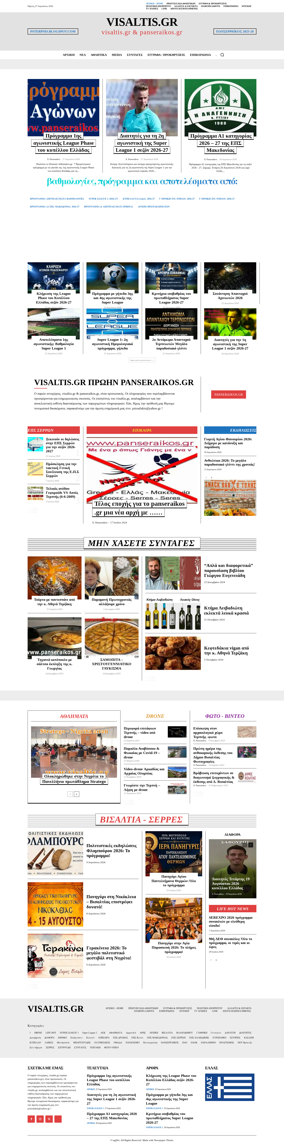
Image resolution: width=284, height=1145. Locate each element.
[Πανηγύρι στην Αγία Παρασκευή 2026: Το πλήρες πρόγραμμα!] (173, 920)
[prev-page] (30, 510)
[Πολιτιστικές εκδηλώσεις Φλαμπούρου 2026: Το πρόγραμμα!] (55, 853)
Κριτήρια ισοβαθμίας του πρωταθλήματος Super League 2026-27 (171, 298)
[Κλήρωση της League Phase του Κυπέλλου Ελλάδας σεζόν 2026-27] (54, 277)
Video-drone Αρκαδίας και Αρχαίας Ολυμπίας (144, 771)
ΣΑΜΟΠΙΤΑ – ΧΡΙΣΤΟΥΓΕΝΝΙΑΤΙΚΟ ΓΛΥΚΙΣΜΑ (111, 664)
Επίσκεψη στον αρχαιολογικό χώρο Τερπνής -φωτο (208, 732)
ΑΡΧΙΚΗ (91, 1089)
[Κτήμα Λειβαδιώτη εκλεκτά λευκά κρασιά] (173, 613)
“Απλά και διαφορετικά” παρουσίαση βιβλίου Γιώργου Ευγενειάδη (228, 570)
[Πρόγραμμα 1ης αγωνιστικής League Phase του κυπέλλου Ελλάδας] (63, 107)
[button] (222, 55)
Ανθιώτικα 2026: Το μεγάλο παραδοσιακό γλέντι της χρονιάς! (229, 462)
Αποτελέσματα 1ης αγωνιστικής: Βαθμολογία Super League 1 (54, 343)
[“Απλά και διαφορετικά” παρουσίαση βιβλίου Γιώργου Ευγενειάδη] (173, 573)
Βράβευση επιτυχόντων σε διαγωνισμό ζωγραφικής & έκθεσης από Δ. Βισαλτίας (214, 777)
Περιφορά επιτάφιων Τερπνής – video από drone (140, 732)
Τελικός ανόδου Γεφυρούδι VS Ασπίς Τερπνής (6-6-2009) (62, 492)
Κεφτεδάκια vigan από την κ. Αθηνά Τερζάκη (226, 650)
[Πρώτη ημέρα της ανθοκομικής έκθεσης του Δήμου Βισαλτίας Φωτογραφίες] (246, 752)
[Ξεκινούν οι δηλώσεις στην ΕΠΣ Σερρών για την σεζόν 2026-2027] (35, 444)
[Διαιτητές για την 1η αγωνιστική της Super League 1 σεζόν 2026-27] (230, 324)
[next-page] (35, 510)
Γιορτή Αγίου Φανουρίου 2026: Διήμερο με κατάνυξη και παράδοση (228, 443)
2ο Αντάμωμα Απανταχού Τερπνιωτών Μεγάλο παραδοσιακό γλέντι (171, 343)
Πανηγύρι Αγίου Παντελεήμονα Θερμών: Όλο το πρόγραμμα (174, 880)
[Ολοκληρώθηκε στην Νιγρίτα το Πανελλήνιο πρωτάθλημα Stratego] (74, 752)
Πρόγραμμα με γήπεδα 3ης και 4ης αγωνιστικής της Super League (112, 298)
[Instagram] (40, 1119)
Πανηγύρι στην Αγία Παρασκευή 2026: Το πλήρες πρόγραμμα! (174, 947)
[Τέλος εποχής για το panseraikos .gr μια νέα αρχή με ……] (142, 470)
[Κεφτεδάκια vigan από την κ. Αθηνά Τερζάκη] (173, 653)
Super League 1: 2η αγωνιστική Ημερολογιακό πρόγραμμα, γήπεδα (112, 343)
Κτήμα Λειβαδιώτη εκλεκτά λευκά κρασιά (226, 610)
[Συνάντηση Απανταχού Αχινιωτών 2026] (230, 277)
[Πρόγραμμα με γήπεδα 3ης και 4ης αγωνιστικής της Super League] (112, 277)
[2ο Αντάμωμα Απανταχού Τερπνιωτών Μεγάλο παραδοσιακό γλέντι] (171, 323)
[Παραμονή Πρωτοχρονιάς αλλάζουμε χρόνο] (112, 577)
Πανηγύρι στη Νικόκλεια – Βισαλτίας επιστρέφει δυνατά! (111, 901)
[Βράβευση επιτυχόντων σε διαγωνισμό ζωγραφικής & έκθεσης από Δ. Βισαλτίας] (246, 776)
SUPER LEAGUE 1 (95, 1108)
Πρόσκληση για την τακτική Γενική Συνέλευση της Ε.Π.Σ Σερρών (62, 470)
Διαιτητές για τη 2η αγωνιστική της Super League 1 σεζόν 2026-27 (142, 143)
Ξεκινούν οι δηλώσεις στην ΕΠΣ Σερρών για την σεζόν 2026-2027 (62, 445)
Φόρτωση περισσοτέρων (141, 360)
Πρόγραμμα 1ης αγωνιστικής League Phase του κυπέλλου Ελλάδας (63, 143)
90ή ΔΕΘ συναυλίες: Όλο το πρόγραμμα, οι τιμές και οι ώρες (230, 943)
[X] (49, 1119)
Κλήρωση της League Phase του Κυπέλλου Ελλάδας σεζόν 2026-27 (53, 298)
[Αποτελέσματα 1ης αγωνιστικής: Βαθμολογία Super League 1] (54, 323)
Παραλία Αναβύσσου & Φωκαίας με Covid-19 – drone (142, 752)
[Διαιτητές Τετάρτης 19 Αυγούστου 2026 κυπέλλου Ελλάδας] (232, 868)
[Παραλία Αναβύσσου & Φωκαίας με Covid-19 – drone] (177, 752)
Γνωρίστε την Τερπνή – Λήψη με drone (142, 787)
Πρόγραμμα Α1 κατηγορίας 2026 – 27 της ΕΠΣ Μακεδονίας (221, 143)
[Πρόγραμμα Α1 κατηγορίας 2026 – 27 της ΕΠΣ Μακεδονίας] (220, 107)
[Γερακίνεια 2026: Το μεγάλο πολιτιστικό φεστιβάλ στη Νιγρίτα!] (55, 955)
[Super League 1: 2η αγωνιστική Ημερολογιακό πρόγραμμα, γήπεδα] (112, 323)
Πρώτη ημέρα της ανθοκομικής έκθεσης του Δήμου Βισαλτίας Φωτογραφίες (212, 754)
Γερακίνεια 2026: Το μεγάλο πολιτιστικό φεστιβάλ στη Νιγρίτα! (108, 953)
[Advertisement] (142, 240)
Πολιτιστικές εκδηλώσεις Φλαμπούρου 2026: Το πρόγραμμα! (111, 850)
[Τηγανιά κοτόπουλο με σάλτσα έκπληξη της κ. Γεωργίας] (55, 638)
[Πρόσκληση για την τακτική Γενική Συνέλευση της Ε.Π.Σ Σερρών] (35, 469)
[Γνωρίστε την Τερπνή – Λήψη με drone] (177, 788)
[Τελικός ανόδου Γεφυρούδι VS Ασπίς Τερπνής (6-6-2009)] (35, 494)
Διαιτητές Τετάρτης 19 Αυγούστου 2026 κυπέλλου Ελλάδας (231, 883)
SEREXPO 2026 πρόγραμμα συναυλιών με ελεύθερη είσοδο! (230, 921)
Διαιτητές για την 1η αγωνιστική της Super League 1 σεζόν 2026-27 (230, 344)
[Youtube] (58, 1119)
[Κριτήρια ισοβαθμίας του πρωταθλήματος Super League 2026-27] (171, 277)
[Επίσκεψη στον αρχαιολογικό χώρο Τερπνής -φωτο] (246, 732)
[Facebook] (31, 1119)
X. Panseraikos (53, 159)
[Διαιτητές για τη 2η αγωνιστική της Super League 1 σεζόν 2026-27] (142, 107)
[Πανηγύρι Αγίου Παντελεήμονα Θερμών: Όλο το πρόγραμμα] (173, 853)
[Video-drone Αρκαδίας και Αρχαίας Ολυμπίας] (177, 772)
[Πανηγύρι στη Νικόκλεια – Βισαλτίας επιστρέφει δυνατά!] (55, 904)
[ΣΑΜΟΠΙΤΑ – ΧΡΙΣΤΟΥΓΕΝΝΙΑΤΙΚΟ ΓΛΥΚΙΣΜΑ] (112, 638)
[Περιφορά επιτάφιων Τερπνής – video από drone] (177, 732)
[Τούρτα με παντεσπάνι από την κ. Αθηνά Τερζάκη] (55, 577)
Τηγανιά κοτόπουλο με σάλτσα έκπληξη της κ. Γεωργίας (54, 664)
